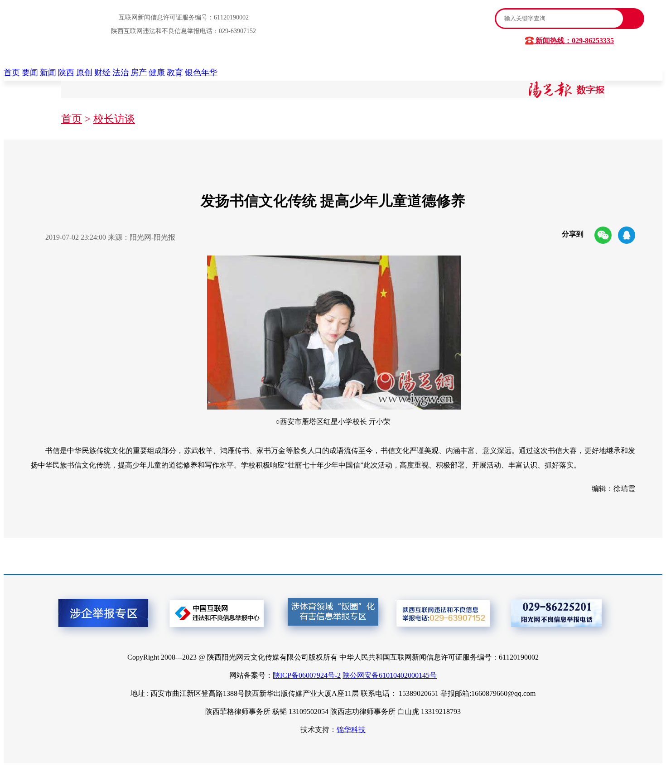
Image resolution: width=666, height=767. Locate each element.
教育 (175, 72)
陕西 (66, 72)
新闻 (48, 72)
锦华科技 (351, 729)
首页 (12, 72)
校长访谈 (114, 119)
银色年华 (201, 72)
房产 (138, 72)
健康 (157, 72)
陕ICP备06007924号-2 (307, 675)
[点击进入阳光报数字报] (567, 95)
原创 (84, 72)
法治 (120, 72)
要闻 (30, 72)
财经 (102, 72)
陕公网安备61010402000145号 (390, 675)
